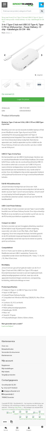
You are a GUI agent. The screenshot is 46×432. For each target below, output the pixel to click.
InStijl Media (18, 407)
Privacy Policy (20, 409)
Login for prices (23, 99)
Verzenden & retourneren (11, 352)
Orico (8, 33)
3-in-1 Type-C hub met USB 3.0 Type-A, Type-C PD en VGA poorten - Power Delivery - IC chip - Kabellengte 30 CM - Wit (23, 19)
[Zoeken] (42, 11)
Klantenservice (7, 355)
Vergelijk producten (8, 375)
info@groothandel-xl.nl (12, 391)
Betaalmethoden (8, 349)
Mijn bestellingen (7, 368)
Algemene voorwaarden (9, 409)
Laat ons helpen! (7, 326)
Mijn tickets (5, 372)
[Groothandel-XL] (23, 5)
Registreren (6, 365)
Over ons (5, 346)
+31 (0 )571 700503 (10, 388)
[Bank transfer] (5, 423)
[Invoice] (11, 423)
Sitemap (27, 409)
